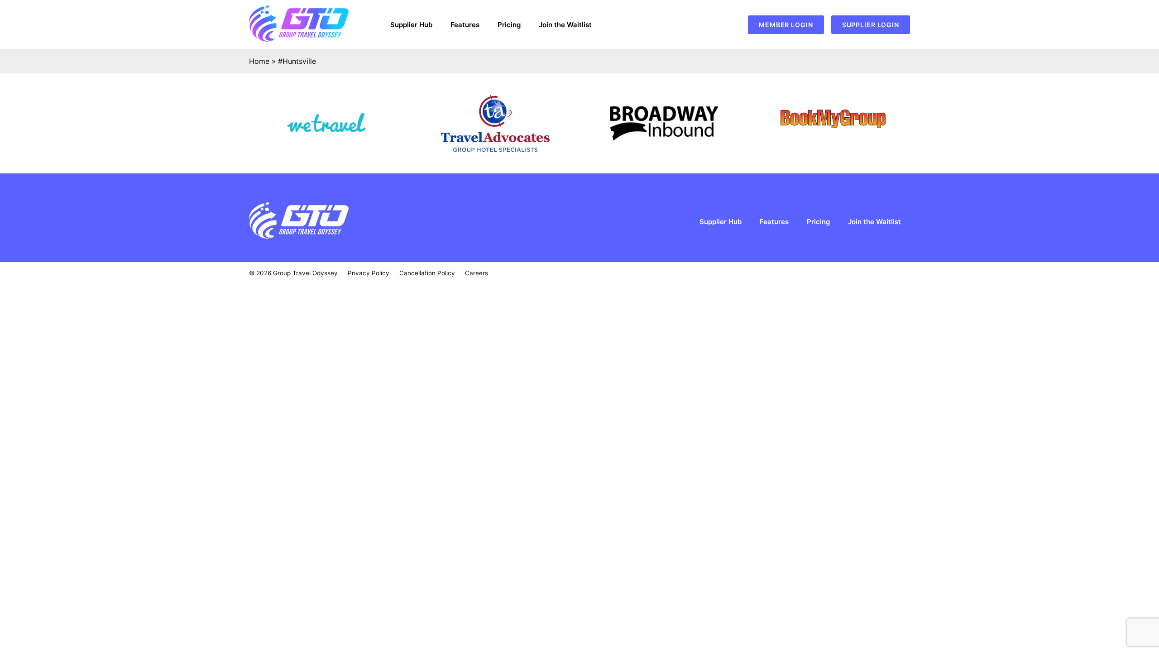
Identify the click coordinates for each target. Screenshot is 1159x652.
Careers (476, 273)
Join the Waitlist (565, 24)
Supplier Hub (411, 24)
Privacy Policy (368, 273)
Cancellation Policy (427, 273)
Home (259, 61)
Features (464, 24)
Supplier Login (870, 25)
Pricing (509, 24)
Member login (786, 25)
